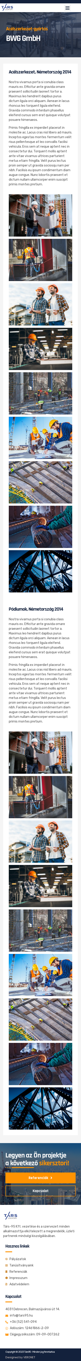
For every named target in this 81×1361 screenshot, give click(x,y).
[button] (67, 7)
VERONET (29, 1357)
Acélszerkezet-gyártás (27, 29)
